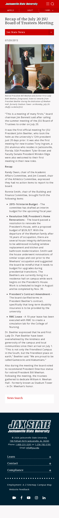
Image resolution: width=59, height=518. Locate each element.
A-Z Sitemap (29, 484)
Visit (30, 10)
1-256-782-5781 (43, 444)
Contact (12, 463)
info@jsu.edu (32, 447)
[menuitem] (14, 484)
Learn (11, 456)
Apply (10, 10)
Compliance (15, 470)
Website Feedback (19, 489)
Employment (14, 484)
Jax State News (16, 32)
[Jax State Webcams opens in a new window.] (14, 497)
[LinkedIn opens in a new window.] (44, 497)
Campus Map (44, 484)
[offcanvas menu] (50, 3)
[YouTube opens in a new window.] (29, 497)
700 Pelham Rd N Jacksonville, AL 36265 (29, 441)
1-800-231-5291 (24, 444)
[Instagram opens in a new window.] (37, 497)
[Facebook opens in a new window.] (22, 497)
